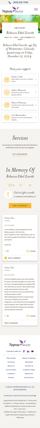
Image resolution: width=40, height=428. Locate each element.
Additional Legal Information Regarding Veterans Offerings (20, 414)
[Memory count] (10, 185)
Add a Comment (14, 258)
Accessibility (31, 403)
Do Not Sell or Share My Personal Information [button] (19, 395)
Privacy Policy (19, 403)
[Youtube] (32, 351)
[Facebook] (24, 351)
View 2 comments (11, 323)
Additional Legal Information (15, 412)
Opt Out (22, 409)
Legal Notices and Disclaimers (15, 400)
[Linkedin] (28, 351)
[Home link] (13, 9)
